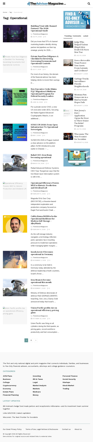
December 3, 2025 (39, 260)
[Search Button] (89, 3)
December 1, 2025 (39, 288)
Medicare (37, 392)
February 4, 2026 (39, 229)
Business (7, 379)
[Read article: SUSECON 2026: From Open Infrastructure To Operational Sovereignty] (15, 132)
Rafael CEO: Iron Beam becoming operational (41, 156)
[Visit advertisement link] (76, 20)
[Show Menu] (4, 3)
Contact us (66, 429)
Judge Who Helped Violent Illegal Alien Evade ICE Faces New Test (81, 47)
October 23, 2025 (39, 318)
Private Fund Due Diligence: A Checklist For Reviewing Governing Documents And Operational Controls (44, 60)
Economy (7, 389)
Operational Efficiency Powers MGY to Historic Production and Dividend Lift (45, 185)
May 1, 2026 (36, 135)
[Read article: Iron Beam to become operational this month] (15, 287)
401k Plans (7, 376)
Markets (36, 389)
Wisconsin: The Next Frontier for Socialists (81, 136)
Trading (66, 389)
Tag (10, 12)
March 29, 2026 (38, 163)
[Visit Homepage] (46, 3)
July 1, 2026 (36, 69)
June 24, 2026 (37, 102)
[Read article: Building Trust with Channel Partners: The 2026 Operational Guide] (15, 33)
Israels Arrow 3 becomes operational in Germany (42, 253)
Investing (37, 376)
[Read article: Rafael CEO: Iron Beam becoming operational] (15, 162)
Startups (66, 382)
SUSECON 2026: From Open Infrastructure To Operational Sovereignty (44, 127)
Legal (35, 382)
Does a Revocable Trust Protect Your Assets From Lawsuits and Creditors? (82, 65)
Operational (18, 12)
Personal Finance (70, 376)
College (6, 382)
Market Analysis (39, 385)
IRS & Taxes (38, 379)
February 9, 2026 (39, 194)
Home (5, 12)
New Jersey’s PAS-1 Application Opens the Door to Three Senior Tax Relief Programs (81, 118)
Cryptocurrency (9, 385)
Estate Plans (8, 392)
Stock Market (68, 385)
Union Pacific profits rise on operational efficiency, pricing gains (45, 310)
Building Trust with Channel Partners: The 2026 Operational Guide (44, 28)
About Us (78, 429)
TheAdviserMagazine (40, 34)
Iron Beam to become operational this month (41, 281)
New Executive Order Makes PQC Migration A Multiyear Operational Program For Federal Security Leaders (44, 92)
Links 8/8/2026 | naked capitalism (17, 413)
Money (36, 395)
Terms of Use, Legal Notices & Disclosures (42, 429)
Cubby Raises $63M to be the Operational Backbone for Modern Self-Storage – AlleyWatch (44, 220)
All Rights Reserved (23, 434)
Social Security (69, 379)
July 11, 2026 (37, 37)
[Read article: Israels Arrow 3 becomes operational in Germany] (15, 259)
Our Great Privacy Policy (12, 429)
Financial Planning (11, 395)
